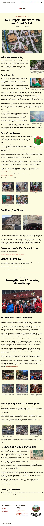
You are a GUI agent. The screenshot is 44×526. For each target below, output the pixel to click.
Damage (9, 269)
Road (15, 269)
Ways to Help (4, 508)
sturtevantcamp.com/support (6, 171)
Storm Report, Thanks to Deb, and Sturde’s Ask (22, 21)
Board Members (5, 269)
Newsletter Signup (4, 509)
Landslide (12, 269)
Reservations (33, 2)
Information (23, 2)
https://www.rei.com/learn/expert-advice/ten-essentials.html (12, 254)
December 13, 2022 (19, 26)
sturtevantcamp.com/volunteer (7, 175)
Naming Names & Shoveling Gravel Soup (22, 282)
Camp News (17, 16)
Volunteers (21, 269)
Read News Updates (5, 511)
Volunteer (27, 16)
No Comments (27, 26)
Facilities (28, 2)
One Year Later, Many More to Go (22, 515)
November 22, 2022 (19, 286)
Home (38, 2)
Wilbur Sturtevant (26, 269)
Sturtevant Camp (6, 2)
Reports (22, 16)
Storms (18, 269)
